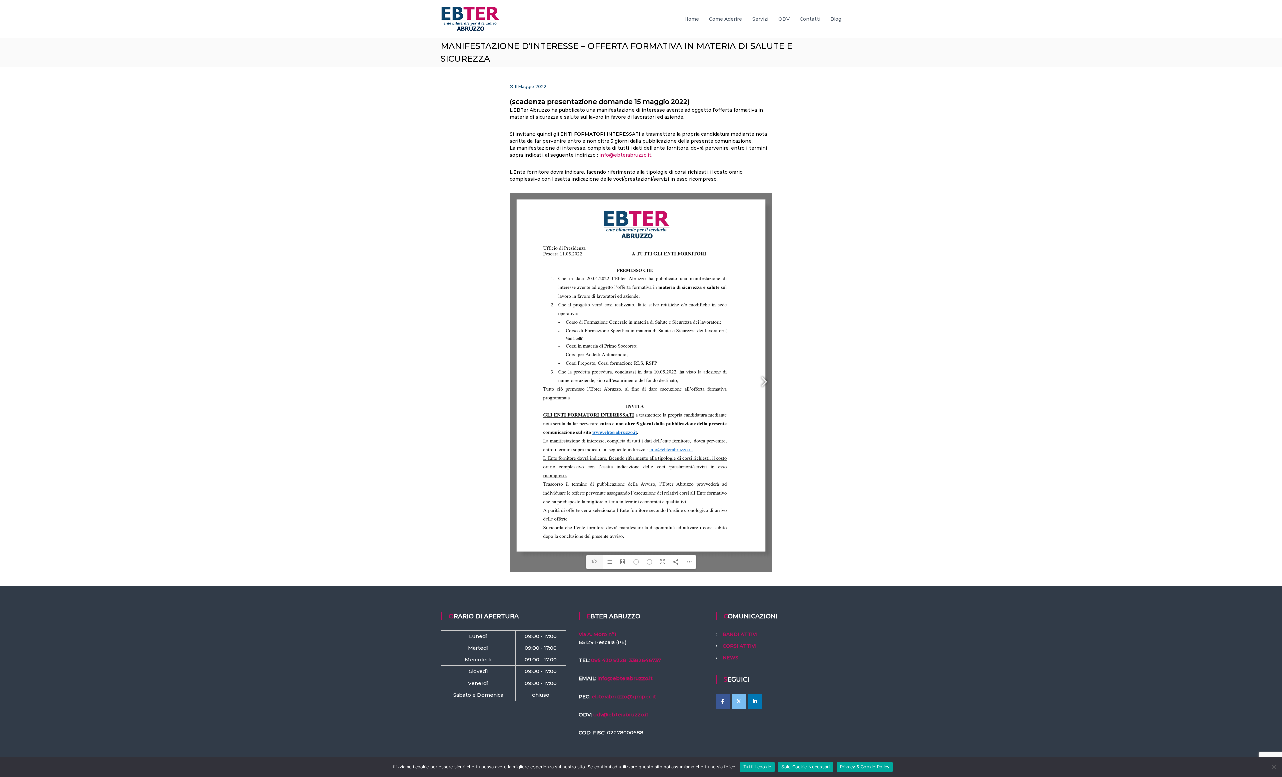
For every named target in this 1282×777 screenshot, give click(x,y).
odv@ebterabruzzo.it (620, 714)
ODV (784, 19)
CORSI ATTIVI (740, 646)
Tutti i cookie (757, 766)
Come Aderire (725, 19)
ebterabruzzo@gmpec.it (624, 696)
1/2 (594, 561)
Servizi (760, 19)
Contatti (810, 19)
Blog (835, 19)
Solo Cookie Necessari (805, 766)
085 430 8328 (608, 660)
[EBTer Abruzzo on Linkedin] (755, 701)
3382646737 (645, 660)
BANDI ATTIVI (740, 634)
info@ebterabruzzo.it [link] (625, 678)
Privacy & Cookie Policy (865, 766)
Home (691, 19)
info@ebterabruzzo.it (625, 155)
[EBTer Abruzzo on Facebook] (723, 701)
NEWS (730, 658)
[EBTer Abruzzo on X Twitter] (739, 701)
